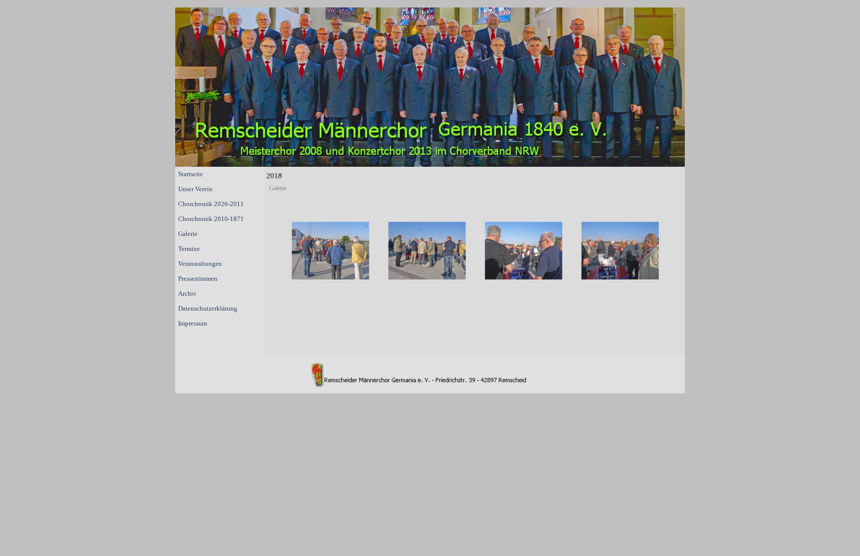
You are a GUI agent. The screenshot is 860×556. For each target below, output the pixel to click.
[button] (330, 251)
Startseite (190, 174)
